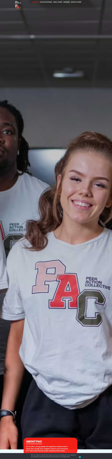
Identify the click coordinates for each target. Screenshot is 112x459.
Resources (66, 2)
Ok (79, 457)
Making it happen (76, 2)
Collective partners (46, 2)
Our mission (34, 2)
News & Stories (57, 2)
